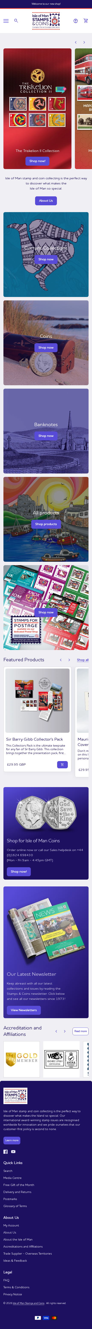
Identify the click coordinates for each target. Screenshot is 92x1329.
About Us (46, 201)
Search (7, 1171)
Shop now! (37, 161)
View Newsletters (24, 1010)
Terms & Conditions (16, 1287)
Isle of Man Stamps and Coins (28, 1303)
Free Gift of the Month (18, 1185)
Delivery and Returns (17, 1192)
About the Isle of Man (18, 1239)
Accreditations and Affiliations (23, 1246)
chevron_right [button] (84, 42)
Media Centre (12, 1178)
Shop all (83, 660)
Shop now (46, 347)
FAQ (6, 1280)
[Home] (46, 20)
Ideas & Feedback (15, 1260)
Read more (80, 1031)
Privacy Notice (12, 1294)
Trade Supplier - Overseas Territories (27, 1253)
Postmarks (10, 1199)
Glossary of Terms (15, 1206)
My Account (11, 1225)
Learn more (11, 1140)
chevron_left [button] (75, 42)
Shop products (46, 524)
